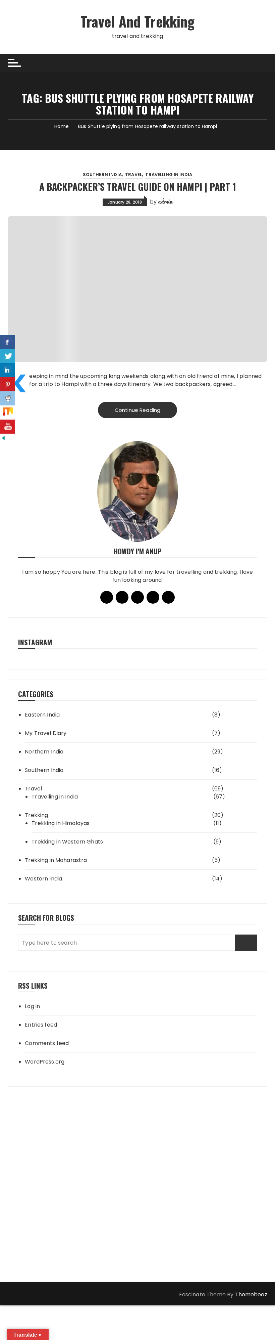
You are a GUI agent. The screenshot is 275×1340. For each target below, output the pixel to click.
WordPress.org (44, 1062)
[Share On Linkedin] (7, 370)
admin (165, 201)
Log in (32, 1006)
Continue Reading (137, 410)
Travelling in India (168, 174)
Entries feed (41, 1025)
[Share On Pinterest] (7, 384)
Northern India (44, 751)
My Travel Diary (45, 733)
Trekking (36, 815)
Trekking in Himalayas (61, 823)
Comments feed (47, 1043)
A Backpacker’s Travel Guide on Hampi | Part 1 (137, 186)
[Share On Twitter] (7, 356)
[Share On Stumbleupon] (7, 412)
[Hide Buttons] (3, 437)
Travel (133, 174)
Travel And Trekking (137, 21)
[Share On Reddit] (7, 398)
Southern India (102, 174)
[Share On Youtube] (7, 427)
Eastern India (42, 715)
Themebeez (251, 1294)
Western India (43, 878)
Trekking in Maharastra (56, 860)
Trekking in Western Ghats (67, 842)
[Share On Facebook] (7, 342)
